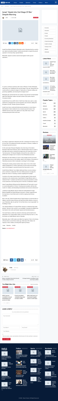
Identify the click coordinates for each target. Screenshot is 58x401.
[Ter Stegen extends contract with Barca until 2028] (33, 352)
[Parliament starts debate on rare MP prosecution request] (19, 352)
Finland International (49, 41)
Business (28, 2)
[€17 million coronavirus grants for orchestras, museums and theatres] (46, 88)
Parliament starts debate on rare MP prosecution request (21, 356)
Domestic (47, 27)
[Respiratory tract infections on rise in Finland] (4, 373)
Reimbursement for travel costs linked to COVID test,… (6, 358)
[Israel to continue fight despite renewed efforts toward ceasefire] (48, 383)
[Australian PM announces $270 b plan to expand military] (46, 156)
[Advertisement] (20, 72)
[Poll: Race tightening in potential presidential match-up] (19, 363)
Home (15, 2)
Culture (44, 117)
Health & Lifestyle (47, 120)
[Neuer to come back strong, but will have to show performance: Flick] (33, 370)
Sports (44, 111)
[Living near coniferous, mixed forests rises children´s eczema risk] (4, 384)
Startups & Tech (48, 46)
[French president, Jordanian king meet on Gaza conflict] (20, 290)
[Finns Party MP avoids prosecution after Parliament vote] (19, 372)
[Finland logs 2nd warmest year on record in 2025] (46, 63)
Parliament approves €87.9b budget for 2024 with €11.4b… (49, 139)
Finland (21, 2)
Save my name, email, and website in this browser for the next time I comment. (20, 336)
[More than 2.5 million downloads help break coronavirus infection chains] (46, 79)
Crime (34, 2)
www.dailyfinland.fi (10, 228)
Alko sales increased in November (53, 72)
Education (47, 30)
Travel (44, 123)
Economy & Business (49, 38)
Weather (46, 49)
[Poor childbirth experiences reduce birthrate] (4, 364)
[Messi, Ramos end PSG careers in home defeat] (33, 361)
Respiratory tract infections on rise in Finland (6, 378)
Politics (40, 2)
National (45, 106)
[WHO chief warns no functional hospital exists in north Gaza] (32, 290)
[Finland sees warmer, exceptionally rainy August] (46, 166)
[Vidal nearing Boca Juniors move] (33, 379)
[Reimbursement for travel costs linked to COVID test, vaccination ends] (4, 353)
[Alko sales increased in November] (46, 72)
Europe (46, 33)
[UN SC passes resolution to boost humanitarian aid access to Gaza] (8, 290)
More (46, 2)
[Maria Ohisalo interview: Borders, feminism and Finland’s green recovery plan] (19, 381)
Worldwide (36, 17)
